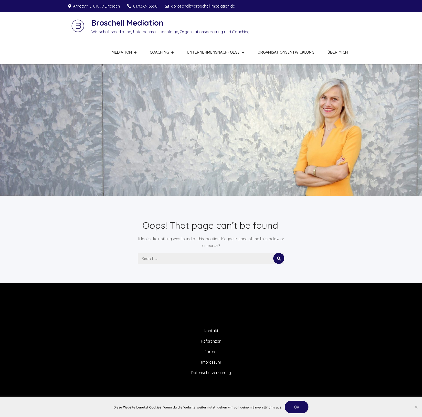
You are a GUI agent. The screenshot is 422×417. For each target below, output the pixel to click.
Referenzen (211, 341)
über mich (337, 52)
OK (296, 407)
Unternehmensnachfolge (213, 52)
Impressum (211, 362)
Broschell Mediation (127, 23)
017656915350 (145, 6)
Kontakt (211, 330)
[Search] (278, 258)
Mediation (122, 52)
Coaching (159, 52)
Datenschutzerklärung (211, 372)
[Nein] (415, 407)
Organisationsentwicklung (285, 52)
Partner (211, 351)
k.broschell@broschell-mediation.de (203, 6)
